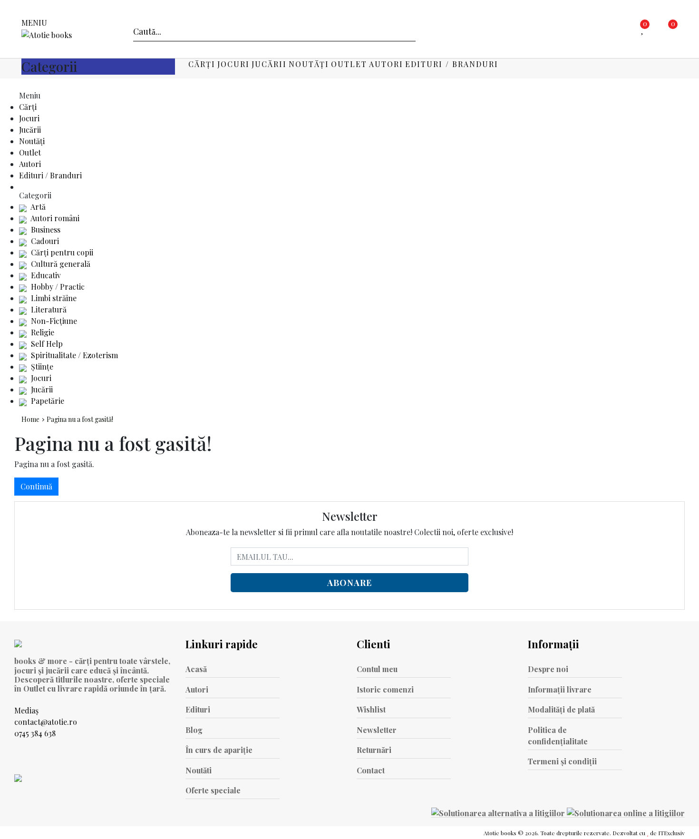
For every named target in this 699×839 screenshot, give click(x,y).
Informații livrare (560, 689)
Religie (41, 332)
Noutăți (309, 64)
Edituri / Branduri (451, 64)
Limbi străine (53, 298)
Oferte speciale (213, 790)
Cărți (201, 64)
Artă (37, 207)
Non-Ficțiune (53, 321)
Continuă (36, 486)
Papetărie (46, 401)
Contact (371, 770)
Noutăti (198, 770)
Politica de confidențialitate (558, 735)
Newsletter (377, 730)
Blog (194, 730)
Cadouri (44, 241)
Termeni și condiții (562, 761)
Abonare (349, 582)
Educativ (45, 275)
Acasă (196, 669)
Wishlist (371, 709)
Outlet (349, 64)
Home (30, 419)
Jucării (269, 64)
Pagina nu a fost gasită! (80, 419)
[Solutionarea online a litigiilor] (626, 812)
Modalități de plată (561, 709)
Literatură (48, 309)
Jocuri (233, 64)
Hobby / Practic (57, 287)
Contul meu (377, 669)
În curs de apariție (218, 750)
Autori (386, 64)
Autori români (54, 218)
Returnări (374, 750)
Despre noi (548, 669)
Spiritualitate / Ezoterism (73, 355)
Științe (41, 366)
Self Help (46, 344)
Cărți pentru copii (61, 252)
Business (44, 229)
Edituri (197, 709)
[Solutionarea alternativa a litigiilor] (499, 812)
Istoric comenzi (385, 689)
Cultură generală (59, 264)
